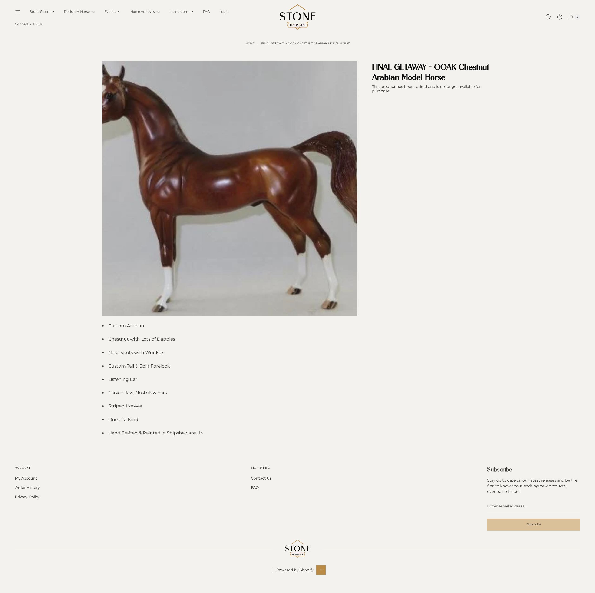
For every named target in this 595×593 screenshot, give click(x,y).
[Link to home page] (297, 549)
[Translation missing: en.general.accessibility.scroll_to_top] (321, 569)
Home (250, 43)
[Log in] (560, 17)
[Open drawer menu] (18, 12)
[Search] (548, 17)
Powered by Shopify (295, 569)
